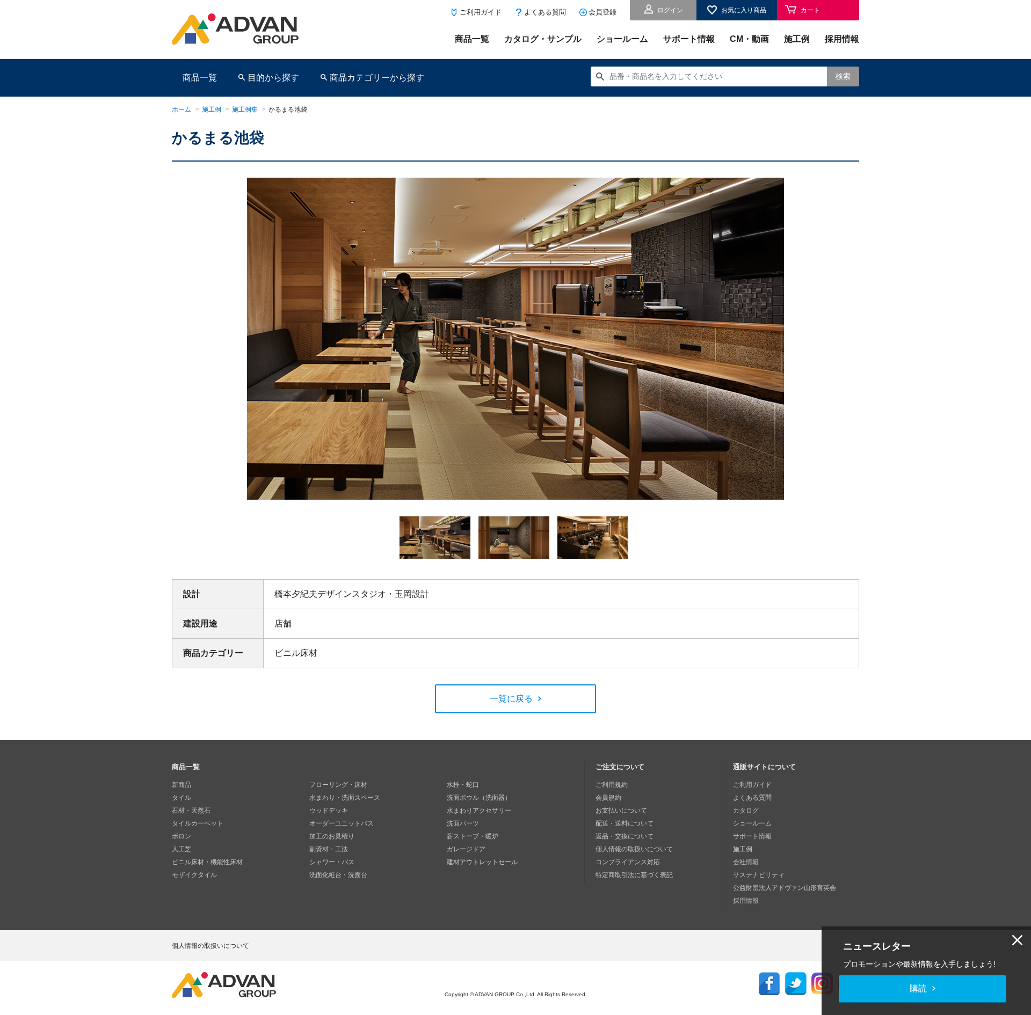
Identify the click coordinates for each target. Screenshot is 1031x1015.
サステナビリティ (759, 875)
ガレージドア (466, 849)
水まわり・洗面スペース (344, 797)
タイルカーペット (197, 823)
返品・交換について (625, 836)
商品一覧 (472, 38)
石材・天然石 (191, 810)
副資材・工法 (328, 849)
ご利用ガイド (481, 12)
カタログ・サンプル (543, 38)
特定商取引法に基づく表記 (634, 875)
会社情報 (746, 862)
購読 (918, 988)
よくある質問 (545, 12)
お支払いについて (621, 810)
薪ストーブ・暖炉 (472, 836)
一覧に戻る (511, 698)
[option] (515, 342)
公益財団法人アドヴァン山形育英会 (784, 888)
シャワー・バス (331, 862)
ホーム (181, 109)
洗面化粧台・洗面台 (338, 875)
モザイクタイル (194, 875)
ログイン (670, 10)
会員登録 (602, 12)
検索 (843, 76)
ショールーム (622, 38)
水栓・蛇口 (463, 784)
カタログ (746, 810)
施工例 (797, 38)
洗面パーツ (463, 823)
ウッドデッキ (328, 810)
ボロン (181, 836)
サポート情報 (689, 38)
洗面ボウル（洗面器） (479, 797)
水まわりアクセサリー (479, 810)
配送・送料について (625, 823)
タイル (181, 797)
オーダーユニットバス (341, 823)
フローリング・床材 (338, 784)
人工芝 (181, 849)
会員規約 (608, 797)
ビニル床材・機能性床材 (207, 862)
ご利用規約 (612, 784)
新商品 (181, 784)
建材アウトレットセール (482, 862)
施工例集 (245, 109)
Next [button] (252, 507)
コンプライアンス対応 (628, 862)
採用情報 (842, 38)
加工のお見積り (331, 836)
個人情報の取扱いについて (634, 849)
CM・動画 (749, 38)
